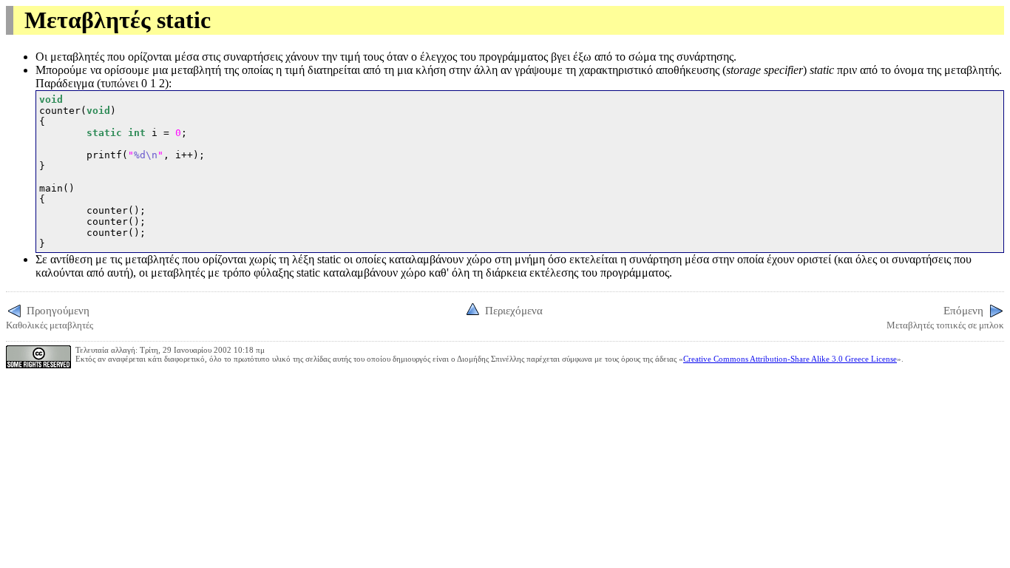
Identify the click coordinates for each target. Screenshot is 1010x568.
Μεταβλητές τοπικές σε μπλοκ (945, 317)
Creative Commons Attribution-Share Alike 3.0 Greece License (790, 358)
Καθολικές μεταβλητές (49, 317)
